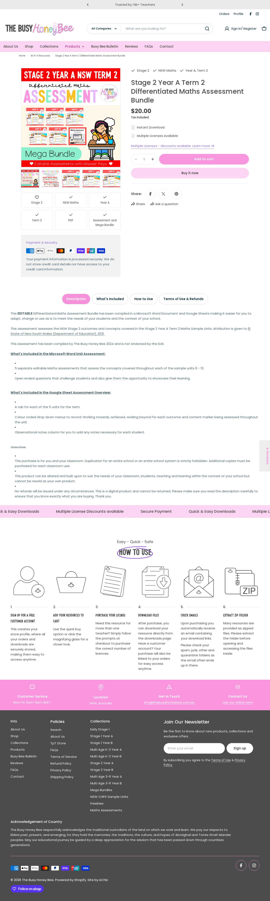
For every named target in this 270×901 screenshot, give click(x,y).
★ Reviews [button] (267, 456)
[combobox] (149, 28)
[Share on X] (163, 194)
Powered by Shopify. (71, 880)
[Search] (207, 28)
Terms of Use (221, 760)
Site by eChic (98, 880)
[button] (87, 4)
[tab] (76, 299)
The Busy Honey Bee (38, 880)
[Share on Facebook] (150, 194)
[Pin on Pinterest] (176, 194)
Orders (224, 14)
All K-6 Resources (40, 55)
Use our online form (238, 702)
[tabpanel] (135, 405)
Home (22, 55)
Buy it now (189, 173)
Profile (238, 14)
